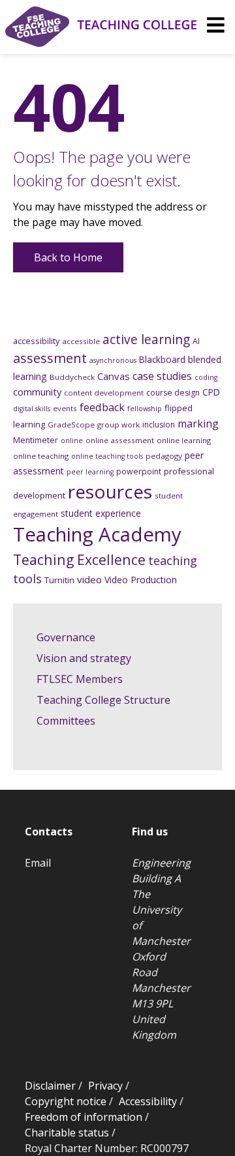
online (72, 440)
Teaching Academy (97, 534)
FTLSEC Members (80, 679)
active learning (146, 339)
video (89, 579)
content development (104, 392)
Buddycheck (72, 377)
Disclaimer (50, 1085)
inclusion (158, 424)
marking (198, 423)
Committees (66, 721)
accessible (81, 341)
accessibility (36, 341)
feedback (102, 407)
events (65, 408)
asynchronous (112, 360)
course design (173, 392)
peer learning (90, 471)
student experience (101, 513)
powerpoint (138, 471)
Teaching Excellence (79, 559)
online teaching (41, 456)
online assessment (120, 440)
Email (38, 863)
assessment (50, 358)
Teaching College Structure (103, 700)
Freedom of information (83, 1117)
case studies (162, 376)
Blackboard (162, 359)
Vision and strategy (84, 658)
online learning (184, 440)
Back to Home (68, 257)
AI (196, 341)
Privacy (105, 1085)
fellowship (144, 408)
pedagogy (164, 456)
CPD (211, 392)
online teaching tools (107, 456)
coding (206, 377)
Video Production (140, 579)
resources (110, 491)
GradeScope (71, 424)
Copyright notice (65, 1101)
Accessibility (148, 1101)
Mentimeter (35, 440)
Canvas (113, 376)
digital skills (31, 408)
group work (118, 424)
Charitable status (67, 1132)
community (37, 391)
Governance (66, 637)
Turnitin (59, 580)
